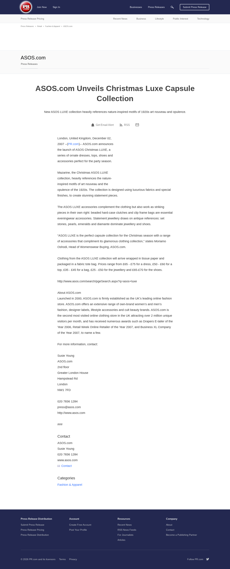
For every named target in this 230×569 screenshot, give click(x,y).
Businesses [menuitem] (136, 7)
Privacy (73, 559)
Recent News (125, 524)
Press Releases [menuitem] (156, 7)
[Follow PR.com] (206, 559)
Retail (39, 26)
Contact (66, 466)
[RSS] (121, 125)
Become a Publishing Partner (181, 535)
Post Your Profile (78, 529)
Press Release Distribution (35, 535)
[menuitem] (172, 7)
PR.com (73, 144)
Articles (121, 540)
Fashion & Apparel (52, 26)
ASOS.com (67, 26)
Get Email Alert (105, 125)
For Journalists (125, 535)
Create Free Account (80, 524)
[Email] (137, 125)
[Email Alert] (93, 125)
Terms (62, 559)
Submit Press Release (194, 7)
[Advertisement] (115, 38)
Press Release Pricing (32, 529)
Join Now (42, 7)
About (169, 524)
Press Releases (27, 26)
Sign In (56, 7)
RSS (127, 125)
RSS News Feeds (127, 529)
